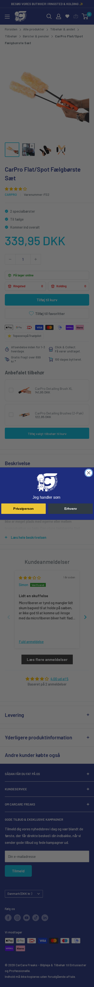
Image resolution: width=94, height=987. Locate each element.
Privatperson (23, 508)
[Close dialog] (88, 472)
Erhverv (70, 508)
